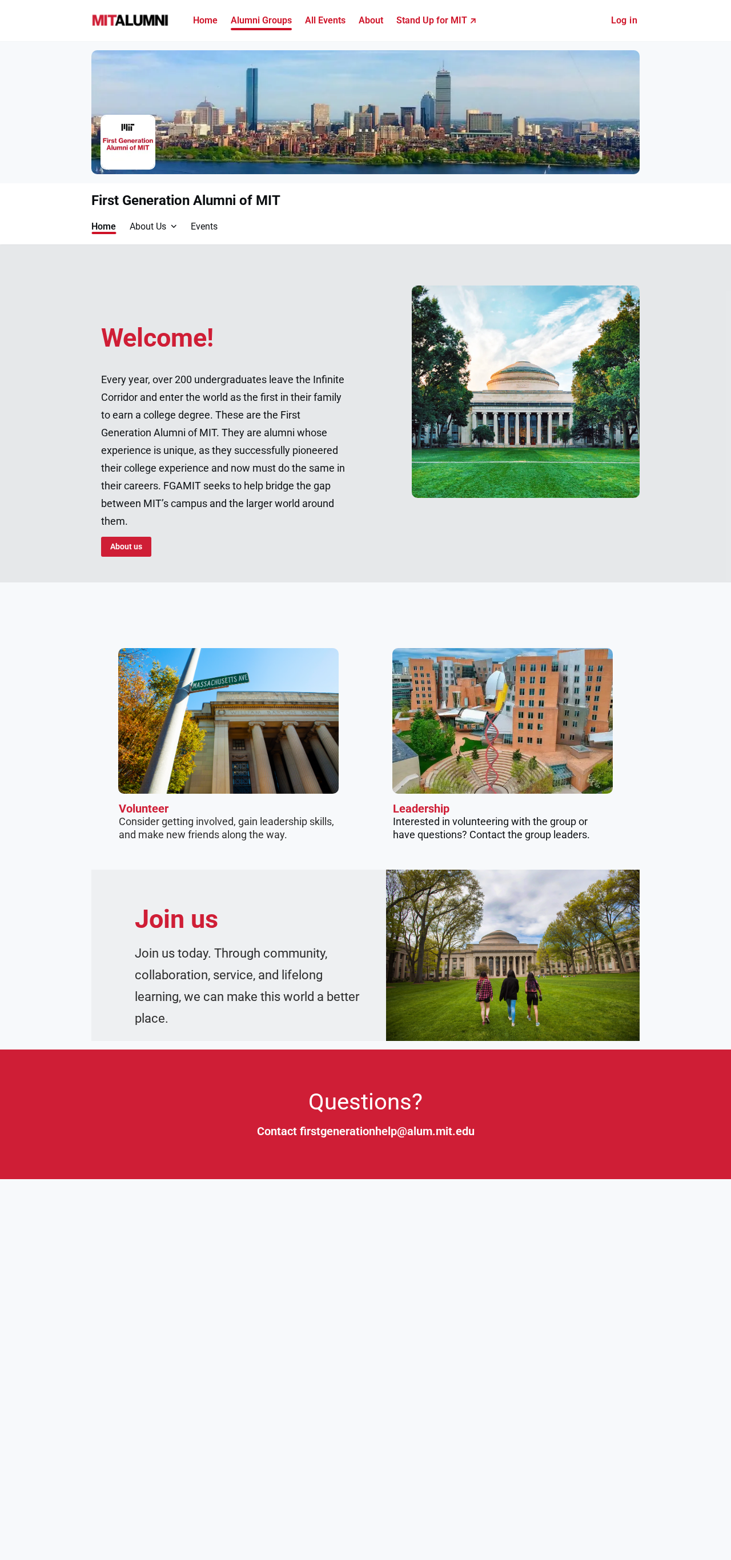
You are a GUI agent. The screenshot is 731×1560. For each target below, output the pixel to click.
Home (103, 226)
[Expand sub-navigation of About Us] (174, 226)
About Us (148, 226)
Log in (624, 20)
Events (204, 226)
